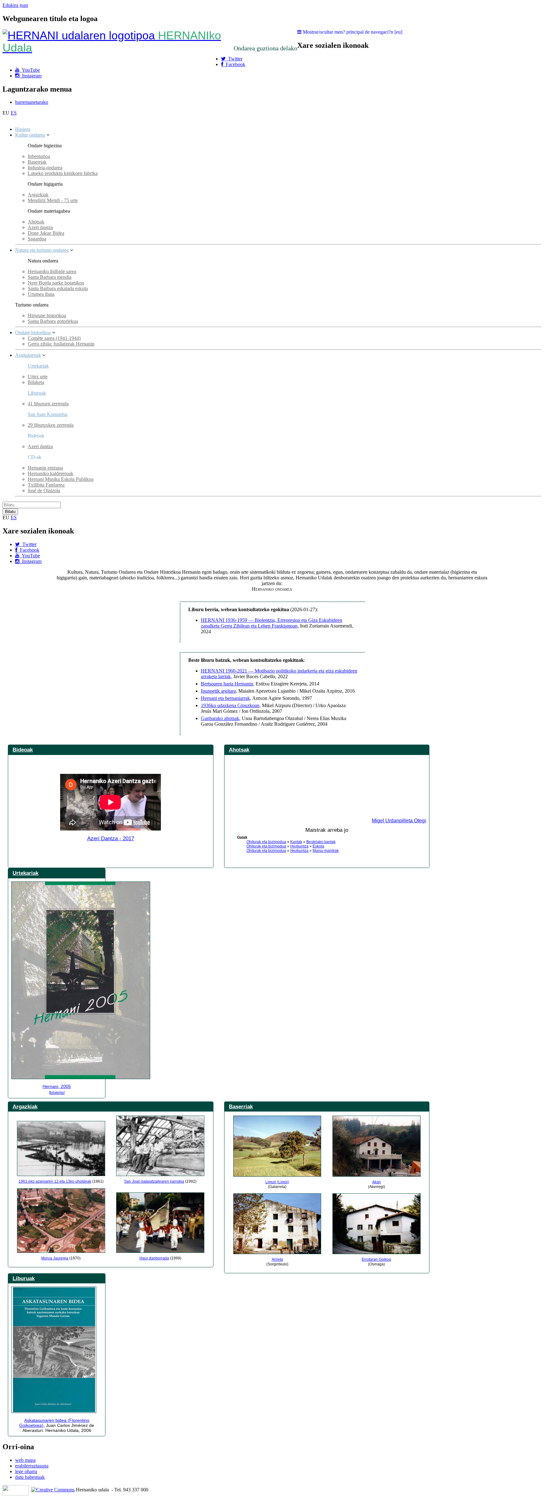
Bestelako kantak (321, 842)
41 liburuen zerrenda (48, 403)
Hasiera (22, 129)
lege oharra (26, 1471)
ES (14, 112)
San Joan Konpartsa (47, 414)
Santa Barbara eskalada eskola (58, 288)
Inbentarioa (39, 156)
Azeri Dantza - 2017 (110, 838)
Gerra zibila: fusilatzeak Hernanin (61, 343)
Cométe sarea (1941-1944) (54, 338)
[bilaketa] (57, 1092)
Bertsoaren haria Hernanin (227, 683)
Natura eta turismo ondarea (42, 250)
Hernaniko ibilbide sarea (52, 271)
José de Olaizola (44, 490)
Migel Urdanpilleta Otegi (399, 820)
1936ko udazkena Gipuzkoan (230, 705)
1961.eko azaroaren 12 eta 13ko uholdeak (55, 1181)
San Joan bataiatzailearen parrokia (154, 1181)
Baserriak (37, 162)
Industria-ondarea (45, 167)
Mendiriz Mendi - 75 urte (53, 200)
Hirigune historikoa (47, 315)
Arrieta (277, 1259)
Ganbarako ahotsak (220, 718)
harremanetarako (31, 102)
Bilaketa (36, 382)
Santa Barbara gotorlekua (53, 321)
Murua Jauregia (54, 1258)
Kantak (296, 842)
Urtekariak (38, 366)
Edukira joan (15, 5)
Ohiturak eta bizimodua (266, 842)
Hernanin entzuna (45, 467)
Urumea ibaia (41, 294)
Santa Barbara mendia (49, 277)
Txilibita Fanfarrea (46, 484)
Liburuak (37, 393)
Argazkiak (38, 194)
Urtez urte (38, 376)
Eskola (318, 846)
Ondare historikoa (33, 332)
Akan (376, 1182)
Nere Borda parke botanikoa (56, 282)
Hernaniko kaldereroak (50, 473)
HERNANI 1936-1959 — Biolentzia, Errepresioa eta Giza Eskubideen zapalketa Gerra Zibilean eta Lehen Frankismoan (271, 622)
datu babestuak (30, 1477)
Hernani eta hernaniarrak (225, 698)
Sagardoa (37, 238)
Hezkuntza (299, 846)
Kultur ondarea (30, 135)
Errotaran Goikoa (376, 1259)
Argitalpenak (28, 355)
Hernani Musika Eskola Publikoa (61, 479)
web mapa (25, 1460)
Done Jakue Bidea (46, 233)
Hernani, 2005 (56, 1086)
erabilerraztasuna (31, 1465)
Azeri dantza (40, 227)
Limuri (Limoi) (277, 1182)
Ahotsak (36, 221)
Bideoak (23, 749)
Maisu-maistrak (326, 850)
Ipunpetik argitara (218, 691)
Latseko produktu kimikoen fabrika (63, 173)
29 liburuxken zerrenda (51, 425)
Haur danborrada (154, 1258)
